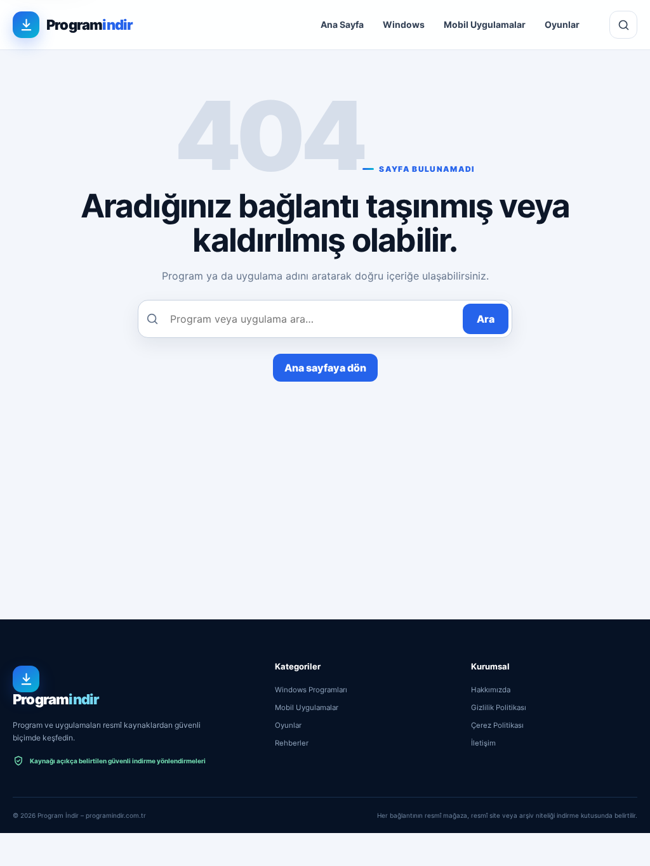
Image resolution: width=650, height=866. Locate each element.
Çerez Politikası (497, 725)
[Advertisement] (325, 476)
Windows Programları (311, 689)
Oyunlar (562, 24)
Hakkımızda (490, 689)
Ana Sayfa (342, 24)
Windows (404, 24)
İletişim (483, 743)
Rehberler (291, 743)
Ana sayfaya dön (325, 367)
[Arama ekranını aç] (623, 25)
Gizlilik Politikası (498, 707)
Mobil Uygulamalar (485, 24)
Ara (485, 319)
